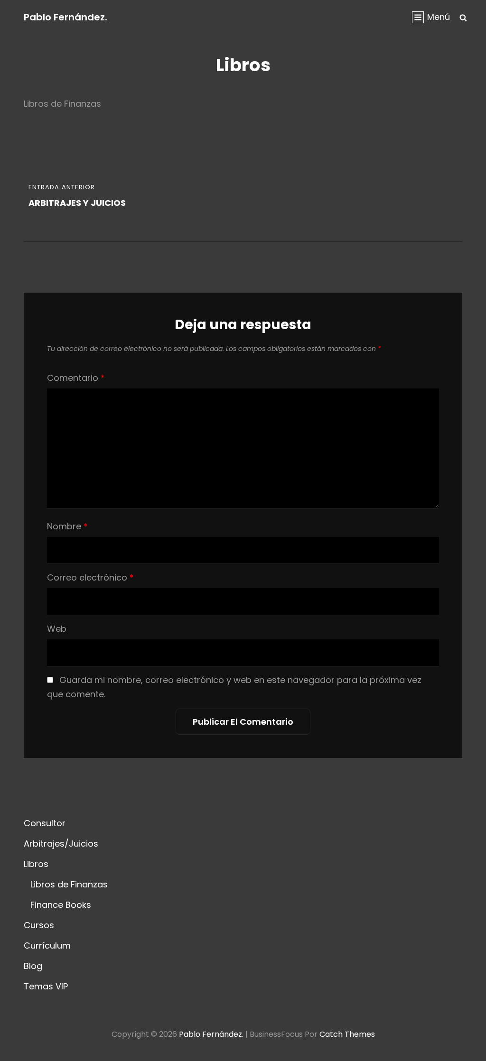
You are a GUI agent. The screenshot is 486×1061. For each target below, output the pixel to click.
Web (56, 629)
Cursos (39, 925)
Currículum (47, 945)
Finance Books (60, 905)
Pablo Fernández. (65, 17)
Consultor (44, 823)
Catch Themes (347, 1034)
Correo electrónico (90, 577)
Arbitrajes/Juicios (61, 843)
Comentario (76, 378)
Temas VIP (46, 986)
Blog (33, 966)
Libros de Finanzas (69, 884)
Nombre (67, 526)
